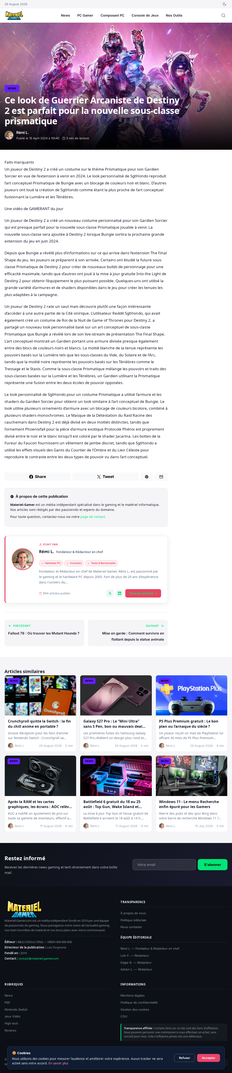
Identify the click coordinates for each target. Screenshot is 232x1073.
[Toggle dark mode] (224, 4)
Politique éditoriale (133, 920)
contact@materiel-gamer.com (38, 958)
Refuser (184, 1058)
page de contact (92, 516)
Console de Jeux (145, 15)
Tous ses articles (141, 593)
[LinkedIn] (119, 593)
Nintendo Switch (16, 1009)
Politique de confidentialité (139, 1002)
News (65, 15)
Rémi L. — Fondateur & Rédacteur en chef (150, 948)
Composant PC (112, 15)
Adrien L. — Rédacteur (136, 969)
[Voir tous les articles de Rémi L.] (23, 559)
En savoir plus (58, 1063)
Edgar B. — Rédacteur (136, 962)
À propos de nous (133, 913)
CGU (124, 1016)
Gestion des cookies (135, 1009)
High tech (11, 1023)
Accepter (208, 1058)
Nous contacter (131, 927)
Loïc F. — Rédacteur (135, 955)
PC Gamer (85, 15)
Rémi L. (46, 551)
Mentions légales (133, 995)
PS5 (7, 1002)
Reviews (10, 1030)
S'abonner (212, 864)
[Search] (223, 15)
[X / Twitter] (110, 593)
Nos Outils (174, 15)
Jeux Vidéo (12, 1016)
